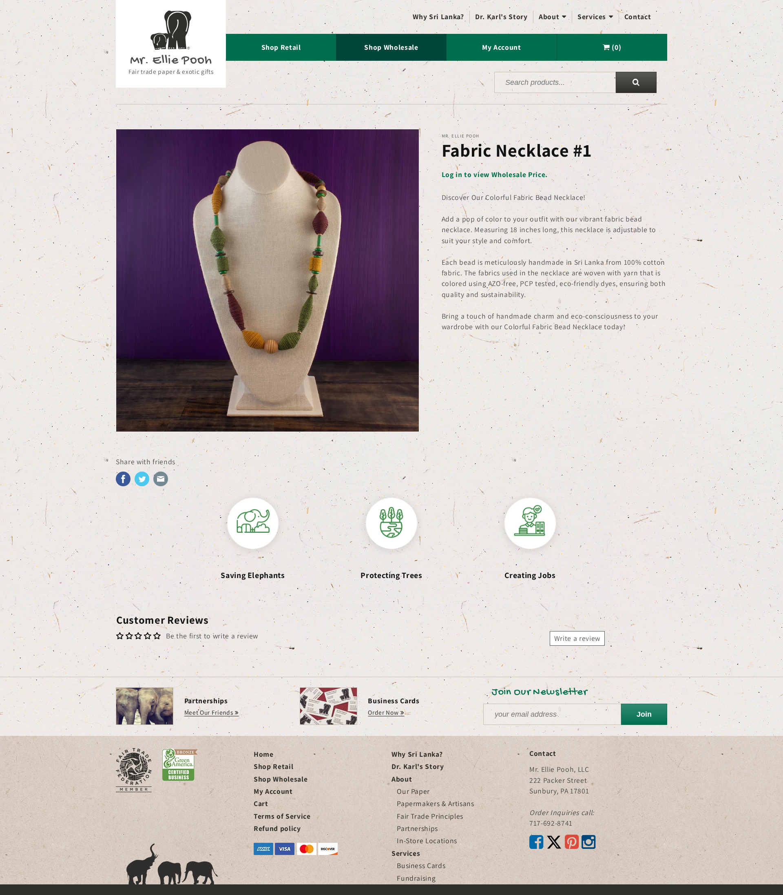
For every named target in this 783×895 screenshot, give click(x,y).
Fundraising (416, 878)
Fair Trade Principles (430, 816)
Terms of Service (282, 816)
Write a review (577, 638)
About (552, 16)
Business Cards (421, 865)
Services (595, 16)
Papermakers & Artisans (435, 803)
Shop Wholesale (391, 47)
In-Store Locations (427, 840)
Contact (637, 16)
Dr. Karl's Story (501, 16)
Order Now (383, 712)
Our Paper (413, 791)
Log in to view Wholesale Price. (495, 174)
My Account (501, 47)
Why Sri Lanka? (438, 16)
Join (644, 714)
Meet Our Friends (208, 712)
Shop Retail (281, 47)
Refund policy (277, 828)
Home (264, 754)
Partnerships (417, 828)
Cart (261, 803)
